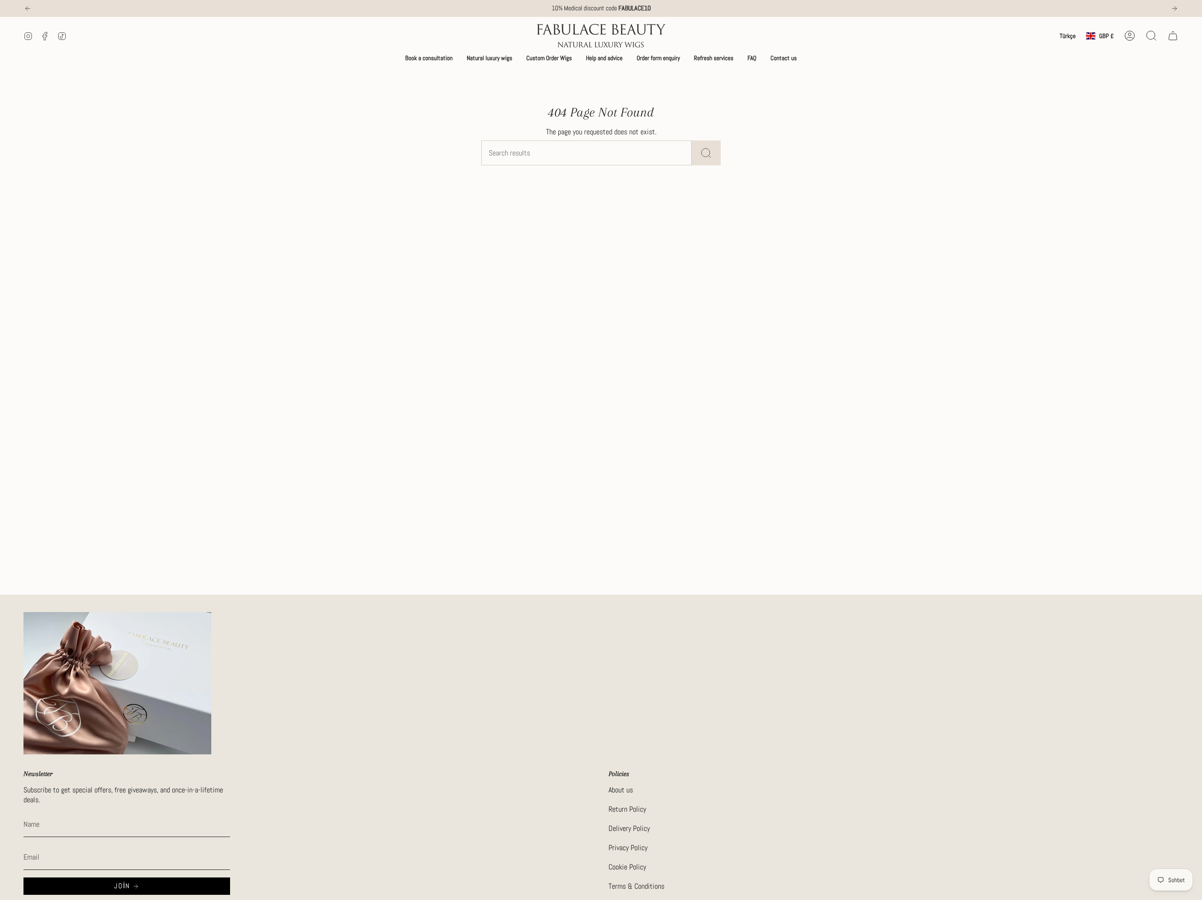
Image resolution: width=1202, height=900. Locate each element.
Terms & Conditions (636, 886)
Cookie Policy (627, 867)
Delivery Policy (629, 828)
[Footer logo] (117, 683)
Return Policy (627, 809)
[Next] (1174, 8)
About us (621, 790)
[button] (429, 58)
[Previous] (27, 8)
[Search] (706, 152)
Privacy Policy (628, 848)
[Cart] (1173, 36)
